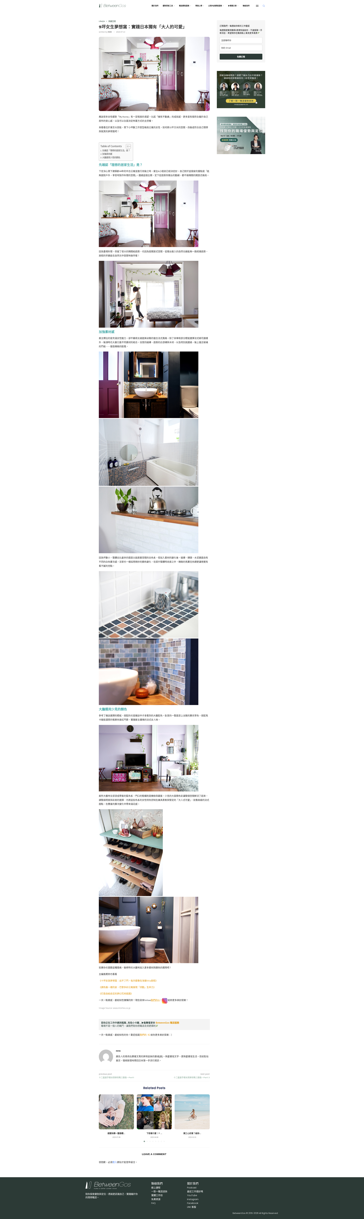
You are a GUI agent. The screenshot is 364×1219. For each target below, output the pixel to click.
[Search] (263, 6)
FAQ (153, 1203)
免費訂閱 (241, 56)
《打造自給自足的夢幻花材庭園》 (116, 993)
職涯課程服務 (184, 6)
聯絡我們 (246, 6)
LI (191, 1207)
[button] (102, 1118)
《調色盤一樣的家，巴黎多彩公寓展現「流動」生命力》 (127, 987)
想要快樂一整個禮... (116, 1133)
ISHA (110, 32)
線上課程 (155, 1187)
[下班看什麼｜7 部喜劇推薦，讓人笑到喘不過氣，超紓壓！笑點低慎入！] (154, 1111)
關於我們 (155, 6)
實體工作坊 (157, 1195)
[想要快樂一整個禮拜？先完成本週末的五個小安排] (116, 1111)
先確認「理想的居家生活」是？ (116, 150)
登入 (114, 1162)
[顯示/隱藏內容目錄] (127, 146)
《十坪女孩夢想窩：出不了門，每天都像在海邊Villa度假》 (128, 980)
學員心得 (198, 6)
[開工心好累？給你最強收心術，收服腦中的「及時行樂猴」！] (192, 1111)
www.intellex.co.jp (121, 1007)
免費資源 (155, 1199)
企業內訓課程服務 (215, 6)
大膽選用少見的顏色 (111, 157)
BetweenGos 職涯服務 (167, 1023)
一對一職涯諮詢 (159, 1191)
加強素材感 (107, 154)
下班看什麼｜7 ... (154, 1133)
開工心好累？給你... (192, 1133)
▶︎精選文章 (232, 6)
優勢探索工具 (168, 6)
